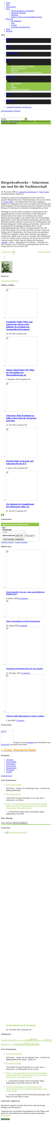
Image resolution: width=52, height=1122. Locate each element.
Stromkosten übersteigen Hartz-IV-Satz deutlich (24, 669)
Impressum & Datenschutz (20, 27)
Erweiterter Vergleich (7, 542)
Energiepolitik (11, 762)
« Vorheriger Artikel (8, 252)
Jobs (12, 23)
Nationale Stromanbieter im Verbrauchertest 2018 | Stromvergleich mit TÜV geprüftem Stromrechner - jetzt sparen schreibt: (26, 1089)
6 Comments (22, 626)
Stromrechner (11, 7)
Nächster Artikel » (44, 252)
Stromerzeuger (11, 768)
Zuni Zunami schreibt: (14, 785)
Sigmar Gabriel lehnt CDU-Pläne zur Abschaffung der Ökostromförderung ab (20, 372)
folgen (11, 202)
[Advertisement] (26, 152)
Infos (8, 9)
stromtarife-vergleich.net (27, 192)
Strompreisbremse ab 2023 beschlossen (20, 1025)
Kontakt (14, 25)
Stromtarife (10, 770)
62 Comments (23, 598)
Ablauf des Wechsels (18, 13)
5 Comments (25, 673)
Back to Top (5, 1119)
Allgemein (10, 760)
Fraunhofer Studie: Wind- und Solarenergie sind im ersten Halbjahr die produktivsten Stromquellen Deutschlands (19, 326)
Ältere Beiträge (6, 823)
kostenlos (30, 742)
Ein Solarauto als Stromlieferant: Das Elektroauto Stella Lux (20, 505)
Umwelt (9, 772)
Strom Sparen (14, 121)
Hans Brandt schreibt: (13, 794)
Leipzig (5, 202)
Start (7, 5)
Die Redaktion (16, 21)
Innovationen (10, 764)
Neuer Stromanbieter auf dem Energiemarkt (23, 621)
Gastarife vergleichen (21, 542)
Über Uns (9, 19)
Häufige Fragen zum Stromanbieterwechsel (26, 17)
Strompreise (5, 745)
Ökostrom (14, 15)
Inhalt (8, 29)
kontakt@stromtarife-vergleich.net (19, 107)
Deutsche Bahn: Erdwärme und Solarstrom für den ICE (19, 462)
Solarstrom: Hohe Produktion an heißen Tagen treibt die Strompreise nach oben (21, 418)
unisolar (4, 242)
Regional (9, 31)
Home (8, 3)
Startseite (4, 121)
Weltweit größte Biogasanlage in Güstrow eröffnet (25, 716)
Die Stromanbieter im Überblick (22, 11)
